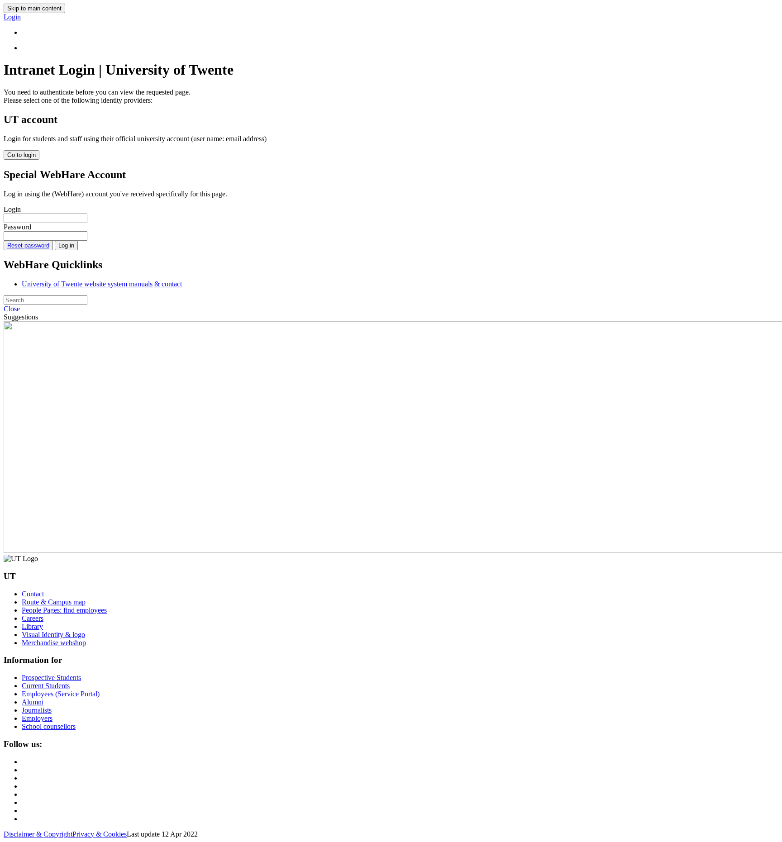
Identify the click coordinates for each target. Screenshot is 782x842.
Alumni (32, 702)
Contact (33, 594)
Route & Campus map (54, 602)
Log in (66, 245)
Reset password (28, 245)
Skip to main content (34, 8)
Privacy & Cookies (99, 834)
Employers (37, 718)
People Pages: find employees (64, 610)
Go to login (21, 155)
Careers (32, 618)
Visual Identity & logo (53, 634)
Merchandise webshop (54, 643)
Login (12, 209)
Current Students (46, 686)
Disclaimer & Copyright (38, 834)
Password (17, 227)
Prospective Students (51, 677)
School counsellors (49, 726)
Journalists (37, 710)
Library (32, 626)
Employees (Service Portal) (61, 694)
